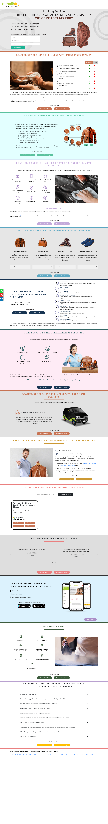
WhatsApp (29, 526)
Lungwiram (58, 754)
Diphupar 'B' (46, 754)
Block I (27, 754)
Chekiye (32, 754)
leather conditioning (16, 215)
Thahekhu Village (81, 754)
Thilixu (87, 754)
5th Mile (22, 754)
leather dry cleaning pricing (67, 465)
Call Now (18, 526)
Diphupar (52, 754)
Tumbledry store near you (89, 463)
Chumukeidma (38, 754)
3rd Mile (12, 754)
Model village (65, 754)
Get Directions (18, 523)
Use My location (65, 494)
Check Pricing (30, 523)
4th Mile (17, 754)
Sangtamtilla (73, 754)
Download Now (90, 619)
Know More (14, 267)
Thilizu (92, 754)
